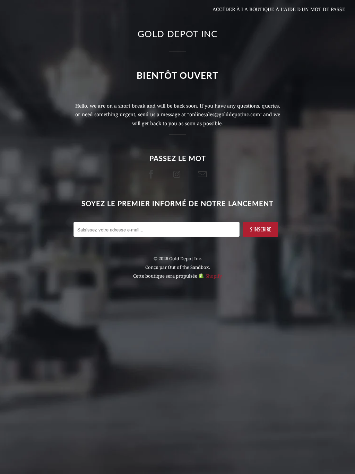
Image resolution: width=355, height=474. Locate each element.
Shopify (214, 276)
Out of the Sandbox (188, 267)
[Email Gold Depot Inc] (203, 174)
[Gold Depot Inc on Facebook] (152, 174)
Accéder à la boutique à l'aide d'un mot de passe (279, 9)
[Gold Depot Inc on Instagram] (177, 174)
